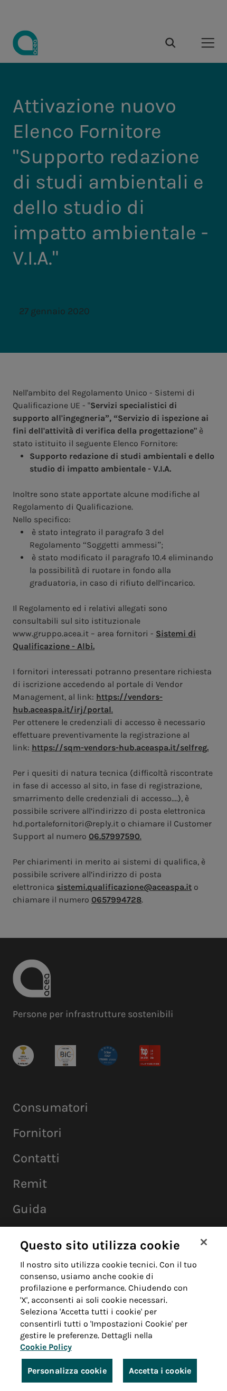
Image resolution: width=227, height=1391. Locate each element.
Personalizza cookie (67, 1371)
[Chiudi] (203, 1242)
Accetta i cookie (160, 1371)
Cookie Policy (46, 1347)
